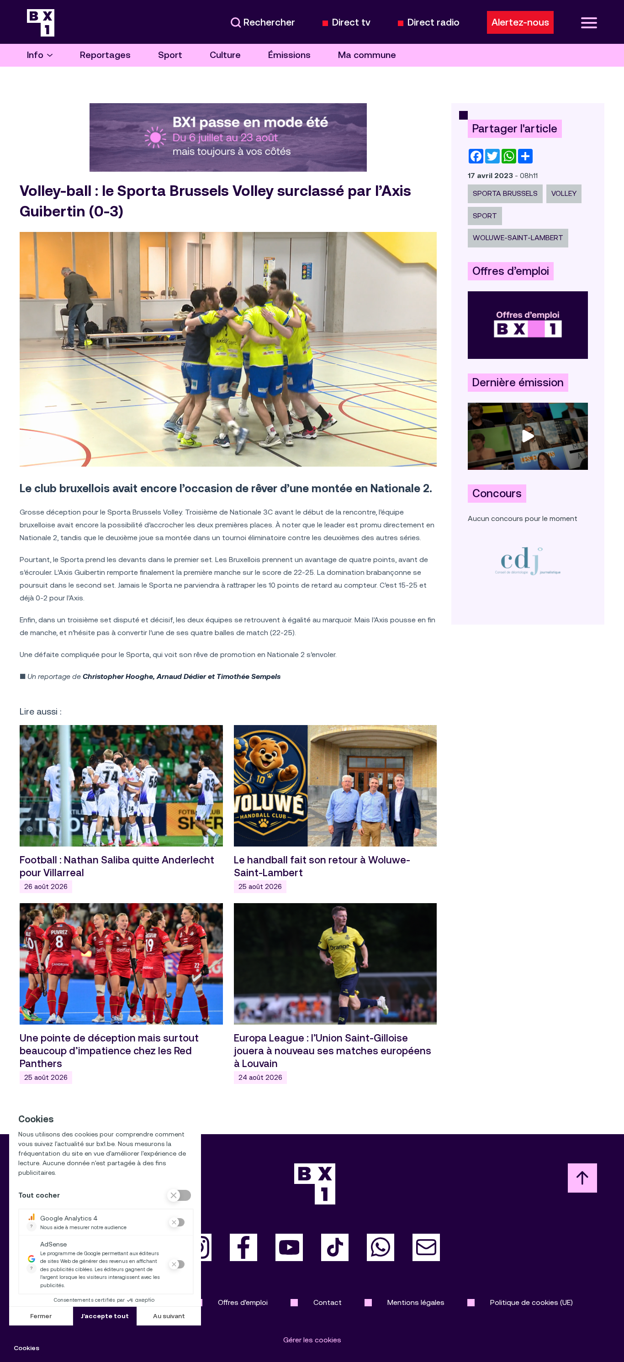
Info (35, 55)
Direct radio (433, 22)
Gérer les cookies (312, 1340)
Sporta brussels (505, 193)
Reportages (105, 55)
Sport (170, 55)
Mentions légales (415, 1302)
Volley (563, 193)
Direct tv (351, 22)
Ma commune (367, 55)
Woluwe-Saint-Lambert (518, 237)
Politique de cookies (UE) (531, 1302)
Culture (225, 55)
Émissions (289, 55)
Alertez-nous (520, 22)
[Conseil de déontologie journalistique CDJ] (528, 560)
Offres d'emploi (243, 1302)
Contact (327, 1302)
